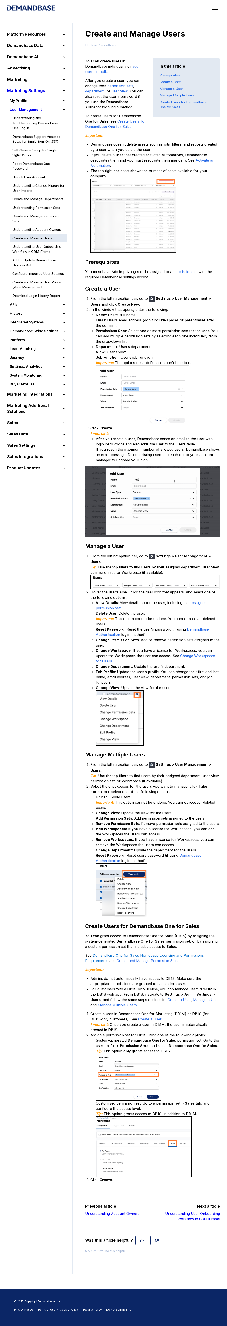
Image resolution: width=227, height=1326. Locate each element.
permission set (185, 271)
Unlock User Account (28, 177)
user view (119, 91)
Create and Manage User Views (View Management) (36, 284)
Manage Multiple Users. (118, 1005)
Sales (12, 422)
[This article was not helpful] (156, 1240)
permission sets (120, 86)
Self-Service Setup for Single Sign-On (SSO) (34, 152)
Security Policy (92, 1309)
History (16, 313)
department (94, 91)
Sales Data (17, 434)
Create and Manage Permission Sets (147, 960)
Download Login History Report (36, 296)
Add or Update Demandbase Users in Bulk (34, 262)
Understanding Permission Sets (36, 208)
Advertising (18, 68)
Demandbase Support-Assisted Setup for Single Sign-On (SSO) (36, 139)
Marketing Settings (26, 90)
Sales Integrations (25, 456)
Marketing (17, 79)
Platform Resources (26, 34)
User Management (26, 109)
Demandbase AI (22, 56)
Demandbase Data (25, 45)
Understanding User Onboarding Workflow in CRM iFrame (36, 249)
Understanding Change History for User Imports (38, 188)
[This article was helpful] (141, 1240)
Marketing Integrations (30, 394)
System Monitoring (26, 375)
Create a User (170, 82)
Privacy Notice (23, 1309)
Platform (17, 340)
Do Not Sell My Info (118, 1309)
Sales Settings (21, 445)
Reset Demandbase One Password (31, 166)
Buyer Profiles (22, 384)
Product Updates (23, 468)
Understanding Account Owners (112, 1213)
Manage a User (171, 89)
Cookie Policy (69, 1309)
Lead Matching (23, 348)
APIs (14, 304)
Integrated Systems (27, 322)
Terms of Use (46, 1309)
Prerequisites (170, 75)
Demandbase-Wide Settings (34, 331)
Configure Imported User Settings (38, 273)
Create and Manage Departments (37, 199)
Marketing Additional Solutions (28, 408)
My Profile (18, 100)
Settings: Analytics (26, 366)
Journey (17, 357)
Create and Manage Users (32, 238)
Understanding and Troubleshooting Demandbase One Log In (35, 123)
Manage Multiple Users (177, 95)
